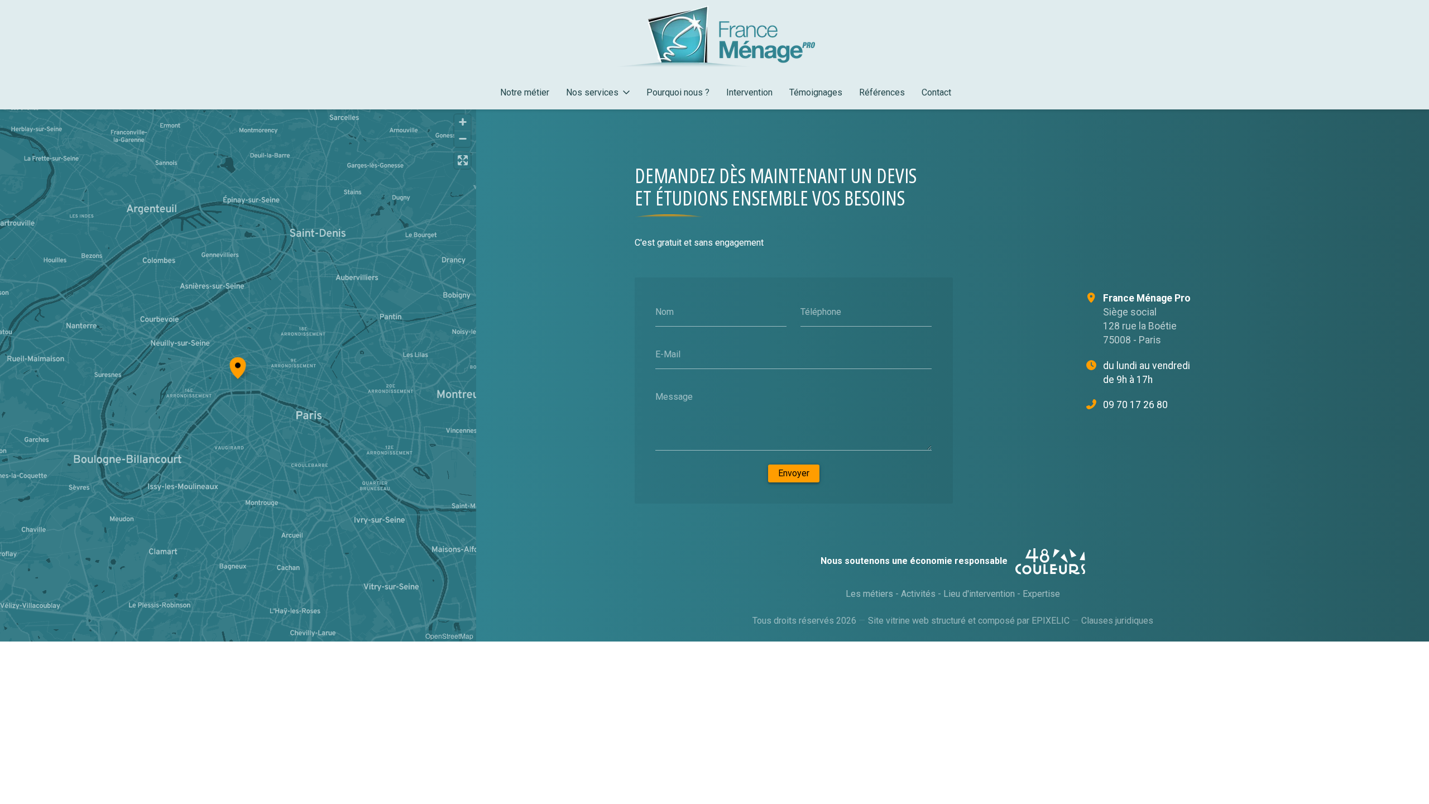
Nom (664, 312)
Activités (918, 593)
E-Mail (667, 354)
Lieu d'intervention (979, 593)
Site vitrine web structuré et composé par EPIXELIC (969, 620)
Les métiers (869, 593)
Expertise (1041, 593)
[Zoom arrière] (462, 139)
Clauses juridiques (1117, 620)
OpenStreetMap (449, 635)
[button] (238, 366)
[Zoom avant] (462, 122)
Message (674, 396)
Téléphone (820, 312)
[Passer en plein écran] (462, 160)
